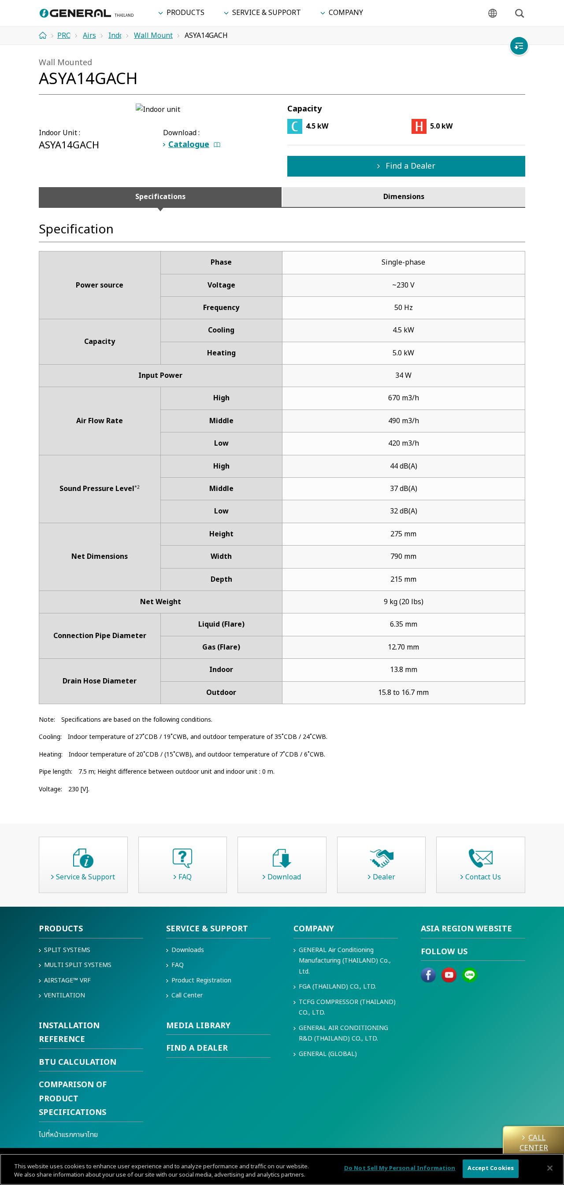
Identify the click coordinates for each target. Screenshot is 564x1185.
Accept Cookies (491, 1168)
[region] (282, 1169)
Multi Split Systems (77, 965)
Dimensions (403, 197)
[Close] (550, 1168)
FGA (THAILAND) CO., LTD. (337, 986)
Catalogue (188, 145)
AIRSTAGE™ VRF (67, 980)
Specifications (160, 197)
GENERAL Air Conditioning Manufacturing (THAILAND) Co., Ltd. (345, 960)
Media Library (198, 1026)
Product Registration (201, 980)
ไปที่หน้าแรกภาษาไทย (68, 1135)
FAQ (177, 965)
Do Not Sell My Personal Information (400, 1168)
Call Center (187, 995)
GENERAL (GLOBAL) (328, 1054)
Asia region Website (466, 929)
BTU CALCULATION (77, 1062)
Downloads (187, 950)
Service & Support (207, 929)
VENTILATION (64, 995)
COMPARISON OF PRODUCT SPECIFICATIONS (73, 1099)
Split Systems (67, 950)
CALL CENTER (533, 1142)
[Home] (46, 35)
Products (61, 929)
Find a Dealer (409, 166)
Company (313, 929)
